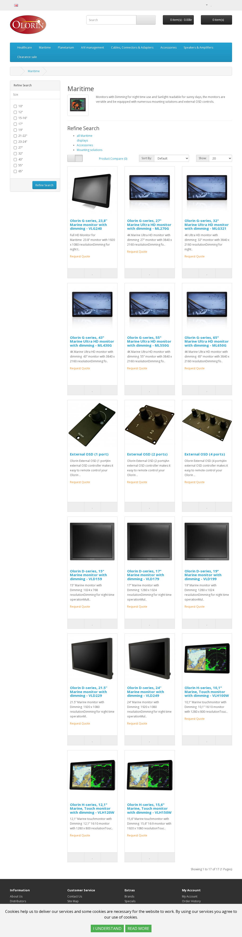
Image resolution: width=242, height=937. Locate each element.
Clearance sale (27, 57)
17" (20, 124)
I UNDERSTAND (107, 928)
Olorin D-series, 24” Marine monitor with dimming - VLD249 (145, 691)
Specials (130, 901)
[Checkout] (228, 5)
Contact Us (74, 896)
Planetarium (66, 47)
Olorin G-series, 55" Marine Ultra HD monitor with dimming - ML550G (149, 341)
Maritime (45, 47)
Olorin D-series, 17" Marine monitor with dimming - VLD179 (145, 575)
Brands (129, 896)
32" (20, 153)
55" (20, 165)
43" (20, 159)
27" (20, 148)
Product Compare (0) (113, 159)
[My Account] (205, 5)
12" (20, 112)
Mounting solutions (89, 150)
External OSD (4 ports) (205, 454)
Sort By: (147, 158)
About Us (16, 896)
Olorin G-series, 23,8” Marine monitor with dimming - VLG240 (88, 224)
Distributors (18, 901)
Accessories (168, 47)
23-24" (22, 142)
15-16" (22, 118)
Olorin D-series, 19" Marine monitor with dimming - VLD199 (203, 575)
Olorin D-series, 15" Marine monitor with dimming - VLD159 (88, 575)
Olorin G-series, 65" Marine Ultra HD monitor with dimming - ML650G (207, 341)
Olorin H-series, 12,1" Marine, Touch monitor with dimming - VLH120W (92, 808)
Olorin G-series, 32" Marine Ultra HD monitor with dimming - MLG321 (207, 224)
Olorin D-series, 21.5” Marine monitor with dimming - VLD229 (88, 691)
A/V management (92, 47)
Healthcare (24, 47)
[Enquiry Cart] (222, 5)
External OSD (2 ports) (147, 454)
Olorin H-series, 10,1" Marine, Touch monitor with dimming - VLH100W (207, 691)
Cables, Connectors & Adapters (132, 47)
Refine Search (44, 185)
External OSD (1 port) (89, 454)
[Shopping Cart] (216, 5)
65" (20, 171)
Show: (203, 158)
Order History (191, 901)
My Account (189, 896)
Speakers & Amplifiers (198, 47)
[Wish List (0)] (211, 5)
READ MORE (138, 928)
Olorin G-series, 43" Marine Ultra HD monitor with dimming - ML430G (92, 341)
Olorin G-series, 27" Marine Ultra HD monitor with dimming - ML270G (149, 224)
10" (20, 106)
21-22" (22, 136)
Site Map (73, 901)
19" (20, 130)
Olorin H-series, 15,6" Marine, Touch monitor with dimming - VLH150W (149, 808)
